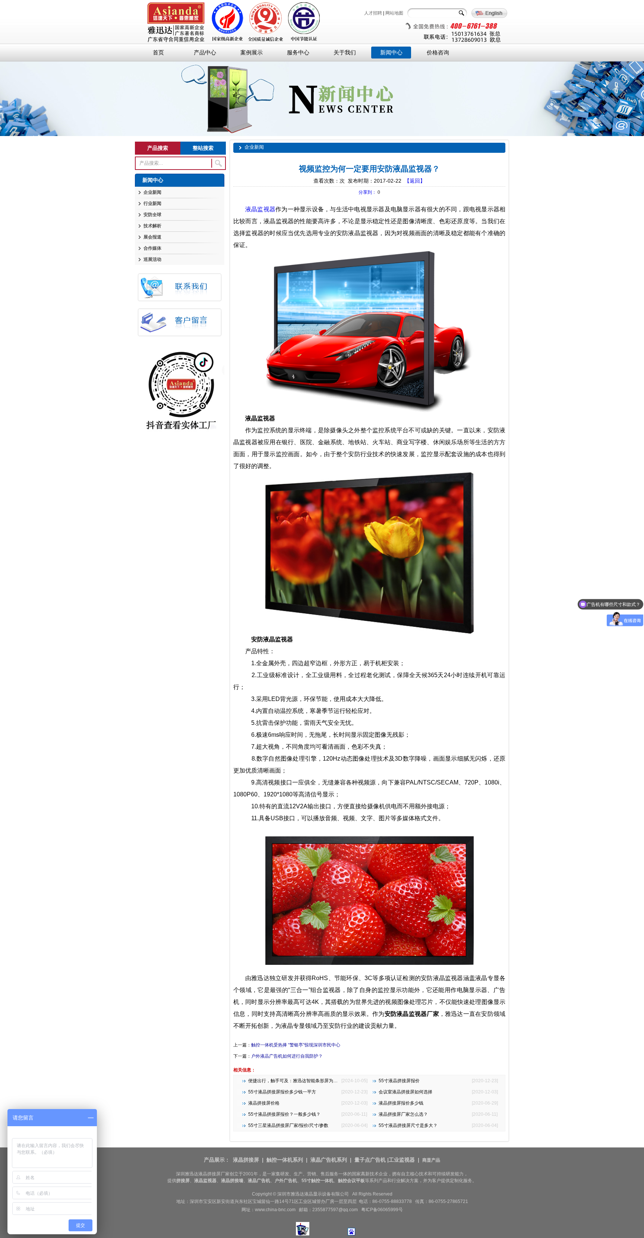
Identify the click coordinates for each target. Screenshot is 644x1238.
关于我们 (345, 53)
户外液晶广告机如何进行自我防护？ (287, 1056)
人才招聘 (373, 13)
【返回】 (414, 181)
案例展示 (251, 53)
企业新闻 (152, 192)
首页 (158, 53)
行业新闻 (152, 203)
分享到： (367, 192)
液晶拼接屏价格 (264, 1103)
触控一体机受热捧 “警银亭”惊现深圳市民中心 (295, 1045)
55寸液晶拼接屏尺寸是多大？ (408, 1125)
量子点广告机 (370, 1160)
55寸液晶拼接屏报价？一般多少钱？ (284, 1114)
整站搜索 (203, 148)
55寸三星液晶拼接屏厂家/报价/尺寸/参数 (288, 1125)
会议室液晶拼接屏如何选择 (405, 1092)
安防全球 (152, 214)
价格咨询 (438, 53)
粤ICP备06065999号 (382, 1209)
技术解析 (152, 225)
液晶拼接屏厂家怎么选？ (403, 1114)
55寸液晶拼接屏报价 (399, 1080)
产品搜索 (157, 148)
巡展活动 (152, 259)
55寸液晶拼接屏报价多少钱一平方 (282, 1092)
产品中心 (205, 53)
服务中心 (298, 53)
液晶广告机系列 (328, 1160)
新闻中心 (391, 53)
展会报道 (152, 237)
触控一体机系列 (284, 1160)
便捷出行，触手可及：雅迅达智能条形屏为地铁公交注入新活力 (310, 1080)
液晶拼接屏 (246, 1160)
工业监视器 (402, 1160)
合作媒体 (152, 248)
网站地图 (394, 13)
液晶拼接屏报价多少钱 (401, 1103)
